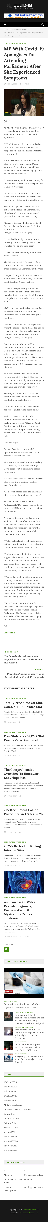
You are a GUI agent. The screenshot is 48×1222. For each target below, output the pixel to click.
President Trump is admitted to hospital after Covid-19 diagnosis (24, 675)
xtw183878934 (11, 1141)
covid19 (25, 84)
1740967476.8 (10, 1086)
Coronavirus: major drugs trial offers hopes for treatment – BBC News (22, 1006)
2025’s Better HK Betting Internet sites (22, 848)
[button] (5, 24)
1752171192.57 (10, 1100)
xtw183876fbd (10, 1132)
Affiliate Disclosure (13, 1105)
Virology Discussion (33, 1187)
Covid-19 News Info (32, 1209)
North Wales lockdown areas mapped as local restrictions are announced (23, 659)
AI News (8, 1175)
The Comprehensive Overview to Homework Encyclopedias (22, 774)
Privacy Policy (10, 1123)
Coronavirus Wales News (15, 44)
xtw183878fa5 (10, 1145)
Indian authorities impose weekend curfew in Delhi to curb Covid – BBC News (28, 1047)
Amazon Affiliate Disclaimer (17, 1109)
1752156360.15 (10, 1096)
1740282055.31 (11, 1082)
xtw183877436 (10, 1136)
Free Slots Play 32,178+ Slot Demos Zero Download (24, 738)
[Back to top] (41, 1215)
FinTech (28, 1179)
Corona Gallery (11, 1118)
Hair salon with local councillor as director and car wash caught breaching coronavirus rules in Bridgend (29, 1019)
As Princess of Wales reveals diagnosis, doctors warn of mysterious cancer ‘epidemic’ (19, 910)
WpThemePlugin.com (28, 1213)
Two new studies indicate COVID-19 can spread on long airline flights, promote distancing (29, 1033)
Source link (9, 632)
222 (26, 1170)
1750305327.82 (11, 1091)
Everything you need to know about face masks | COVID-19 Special (29, 1059)
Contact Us (9, 1114)
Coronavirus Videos (11, 1001)
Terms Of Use (11, 1127)
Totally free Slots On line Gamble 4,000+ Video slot (23, 705)
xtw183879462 (11, 1150)
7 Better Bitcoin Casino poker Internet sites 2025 (23, 812)
